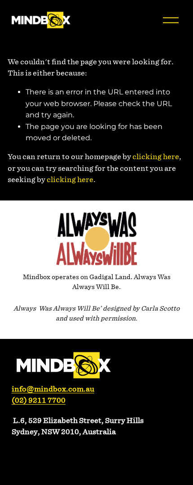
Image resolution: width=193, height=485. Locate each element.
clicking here (155, 156)
